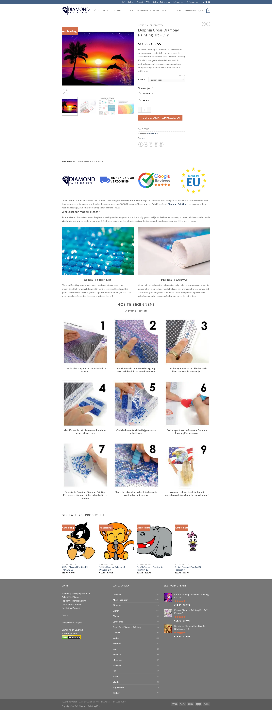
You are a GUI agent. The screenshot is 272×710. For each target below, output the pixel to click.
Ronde (145, 100)
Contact (140, 2)
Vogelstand (118, 687)
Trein (115, 676)
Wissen (182, 75)
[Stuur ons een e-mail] (209, 2)
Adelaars (117, 594)
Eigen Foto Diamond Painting (127, 627)
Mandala (117, 654)
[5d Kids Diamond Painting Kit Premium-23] (116, 541)
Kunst (115, 649)
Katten (116, 638)
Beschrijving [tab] (69, 161)
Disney (116, 616)
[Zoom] (65, 91)
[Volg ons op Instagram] (203, 2)
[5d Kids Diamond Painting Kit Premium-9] (192, 541)
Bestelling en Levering (72, 629)
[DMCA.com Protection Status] (71, 637)
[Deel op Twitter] (146, 144)
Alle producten (106, 11)
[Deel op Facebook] (140, 144)
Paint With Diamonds (72, 597)
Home (141, 25)
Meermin (117, 660)
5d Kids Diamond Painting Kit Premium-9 (188, 568)
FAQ (148, 2)
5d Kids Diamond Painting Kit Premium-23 (112, 568)
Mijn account (178, 2)
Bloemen (117, 605)
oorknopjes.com (69, 633)
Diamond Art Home (71, 604)
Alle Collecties (125, 11)
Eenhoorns (118, 621)
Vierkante (147, 93)
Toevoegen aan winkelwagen (160, 117)
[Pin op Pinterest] (156, 144)
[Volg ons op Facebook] (201, 2)
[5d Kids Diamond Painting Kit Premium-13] (79, 541)
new (143, 138)
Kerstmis (117, 643)
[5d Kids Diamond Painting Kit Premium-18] (154, 541)
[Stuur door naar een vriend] (151, 144)
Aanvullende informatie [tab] (90, 161)
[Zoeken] (95, 10)
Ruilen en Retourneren (161, 2)
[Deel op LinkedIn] (161, 144)
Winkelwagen (144, 11)
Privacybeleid (127, 2)
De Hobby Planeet (71, 607)
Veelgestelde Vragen (72, 622)
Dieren (116, 610)
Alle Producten (154, 25)
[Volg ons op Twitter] (206, 2)
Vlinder (116, 682)
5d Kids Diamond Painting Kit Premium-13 (75, 568)
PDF (115, 670)
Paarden (117, 665)
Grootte (141, 79)
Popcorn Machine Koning (74, 600)
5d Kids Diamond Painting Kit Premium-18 (150, 568)
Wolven (116, 692)
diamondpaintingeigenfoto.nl (76, 593)
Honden (116, 632)
